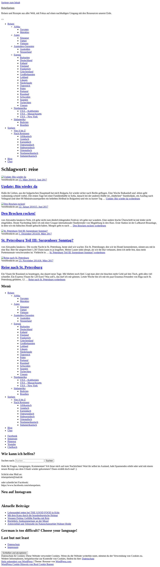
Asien (17, 35)
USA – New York (29, 116)
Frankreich (25, 68)
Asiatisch (24, 139)
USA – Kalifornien (29, 111)
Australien (25, 49)
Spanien (24, 99)
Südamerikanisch (28, 156)
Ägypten (24, 29)
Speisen (11, 128)
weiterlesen (123, 198)
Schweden (25, 97)
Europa (17, 54)
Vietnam (24, 43)
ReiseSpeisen (7, 8)
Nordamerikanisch (29, 153)
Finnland (24, 66)
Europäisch (25, 142)
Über (10, 161)
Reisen (11, 23)
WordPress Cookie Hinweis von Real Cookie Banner (27, 564)
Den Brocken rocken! (18, 213)
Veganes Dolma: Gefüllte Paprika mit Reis (28, 518)
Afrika (17, 26)
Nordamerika (20, 108)
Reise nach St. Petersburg (21, 267)
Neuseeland (26, 52)
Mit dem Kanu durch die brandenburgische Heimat (33, 515)
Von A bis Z (20, 130)
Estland (23, 63)
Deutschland (26, 60)
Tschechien (25, 102)
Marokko (24, 32)
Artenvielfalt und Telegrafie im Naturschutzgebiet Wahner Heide (39, 523)
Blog (10, 158)
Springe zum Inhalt (10, 2)
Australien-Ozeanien (24, 46)
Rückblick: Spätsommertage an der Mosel (28, 521)
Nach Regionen (21, 133)
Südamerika (19, 119)
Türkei (23, 40)
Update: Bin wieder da (19, 186)
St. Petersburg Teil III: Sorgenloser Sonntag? (37, 240)
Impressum (13, 547)
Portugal (24, 91)
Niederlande (26, 83)
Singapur (24, 38)
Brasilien (24, 125)
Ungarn (24, 105)
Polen (23, 88)
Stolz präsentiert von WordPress (17, 561)
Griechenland (26, 71)
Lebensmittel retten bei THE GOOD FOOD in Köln (33, 512)
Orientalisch (26, 150)
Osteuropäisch (27, 144)
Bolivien (24, 122)
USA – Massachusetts (31, 113)
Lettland (24, 77)
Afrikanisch (26, 136)
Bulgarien (25, 57)
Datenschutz (14, 544)
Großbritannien (27, 74)
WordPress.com (63, 561)
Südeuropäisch (27, 147)
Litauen (24, 80)
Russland (24, 94)
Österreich (25, 85)
